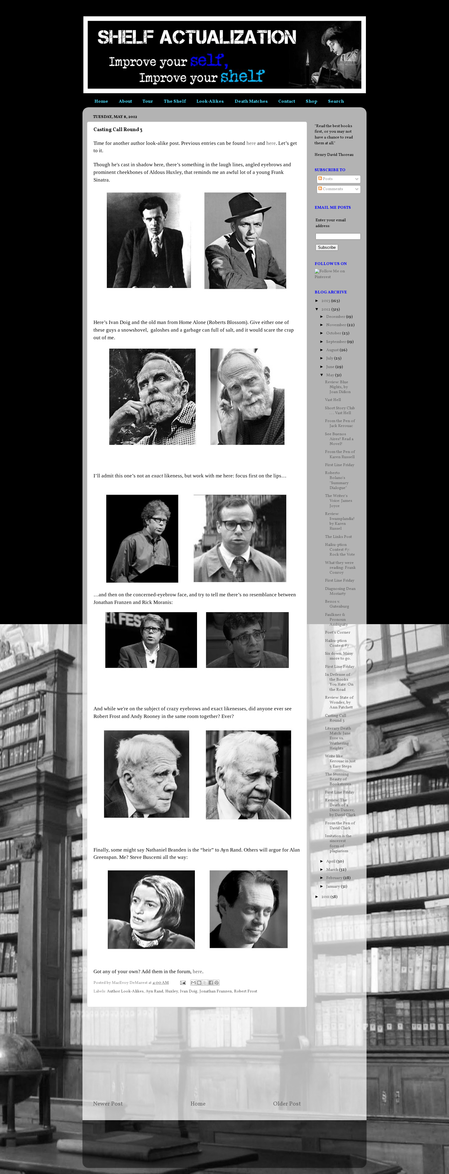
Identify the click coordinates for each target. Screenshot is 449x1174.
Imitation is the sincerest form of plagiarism (338, 843)
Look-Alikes (210, 101)
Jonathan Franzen (215, 991)
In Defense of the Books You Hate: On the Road (339, 682)
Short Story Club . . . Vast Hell (340, 410)
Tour (147, 101)
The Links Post (338, 537)
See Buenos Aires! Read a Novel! (339, 439)
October (334, 333)
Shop (311, 101)
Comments (332, 189)
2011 (325, 897)
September (336, 342)
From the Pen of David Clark (340, 825)
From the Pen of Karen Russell (340, 454)
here (251, 143)
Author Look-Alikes (125, 991)
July (330, 358)
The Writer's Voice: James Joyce (338, 501)
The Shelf (175, 101)
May (330, 375)
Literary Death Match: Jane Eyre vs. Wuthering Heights (338, 738)
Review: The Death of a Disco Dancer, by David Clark (340, 807)
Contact (286, 101)
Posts (327, 179)
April (331, 861)
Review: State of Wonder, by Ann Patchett (339, 702)
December (336, 317)
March (332, 870)
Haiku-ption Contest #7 (337, 643)
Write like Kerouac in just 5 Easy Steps (340, 761)
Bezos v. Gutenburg (337, 604)
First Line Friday (339, 465)
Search (336, 101)
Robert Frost (245, 991)
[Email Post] (182, 983)
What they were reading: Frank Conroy (340, 568)
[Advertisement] (197, 1053)
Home (101, 101)
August (333, 350)
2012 (326, 309)
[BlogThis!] (199, 983)
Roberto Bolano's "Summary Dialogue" (337, 480)
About (125, 101)
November (336, 325)
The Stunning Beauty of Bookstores (338, 779)
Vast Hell (333, 400)
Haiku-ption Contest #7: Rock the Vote (340, 550)
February (334, 878)
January (333, 886)
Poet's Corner (337, 632)
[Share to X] (205, 983)
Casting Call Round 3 (335, 718)
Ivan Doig (188, 991)
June (330, 367)
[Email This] (193, 983)
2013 (326, 301)
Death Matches (251, 101)
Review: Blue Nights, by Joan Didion (338, 387)
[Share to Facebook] (211, 983)
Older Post (287, 1104)
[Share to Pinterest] (217, 983)
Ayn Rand (154, 991)
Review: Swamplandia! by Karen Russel (340, 521)
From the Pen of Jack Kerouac (340, 423)
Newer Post (108, 1104)
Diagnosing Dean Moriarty (340, 591)
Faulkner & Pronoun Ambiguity (336, 619)
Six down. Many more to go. (339, 656)
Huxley (171, 991)
